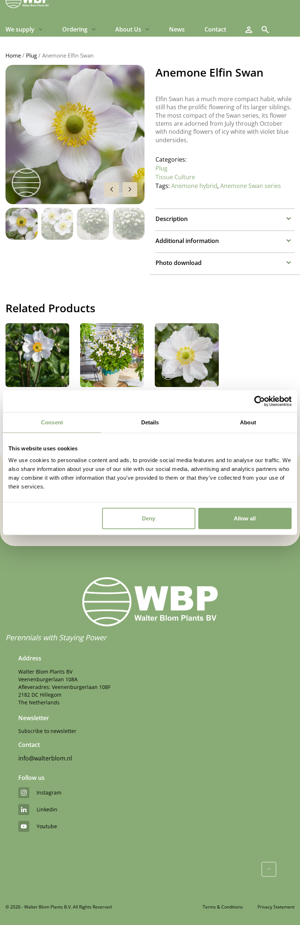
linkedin (47, 809)
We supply (19, 29)
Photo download (178, 263)
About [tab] (248, 422)
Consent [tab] (52, 422)
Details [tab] (150, 422)
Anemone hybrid (194, 186)
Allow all (245, 518)
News (177, 29)
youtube (47, 826)
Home (13, 55)
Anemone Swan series (250, 186)
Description (171, 219)
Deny (148, 518)
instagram (49, 792)
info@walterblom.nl (45, 758)
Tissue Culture (175, 177)
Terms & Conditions (223, 907)
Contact (215, 29)
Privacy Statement (276, 907)
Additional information (187, 241)
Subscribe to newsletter (47, 730)
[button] (130, 189)
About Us (128, 29)
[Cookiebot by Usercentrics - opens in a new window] (260, 401)
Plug (31, 55)
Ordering (74, 29)
